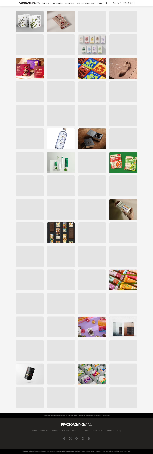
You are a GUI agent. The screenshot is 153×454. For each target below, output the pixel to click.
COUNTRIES (69, 3)
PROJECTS (45, 3)
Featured (75, 430)
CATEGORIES (57, 3)
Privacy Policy (98, 430)
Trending (55, 430)
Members (110, 430)
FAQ (119, 430)
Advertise (85, 430)
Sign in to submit (103, 415)
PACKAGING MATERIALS (85, 3)
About (34, 430)
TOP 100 (65, 430)
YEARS (100, 3)
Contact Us (44, 430)
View (30, 21)
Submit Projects (128, 3)
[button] (114, 3)
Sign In (119, 3)
